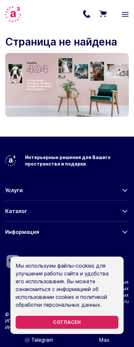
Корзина (102, 14)
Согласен (67, 322)
